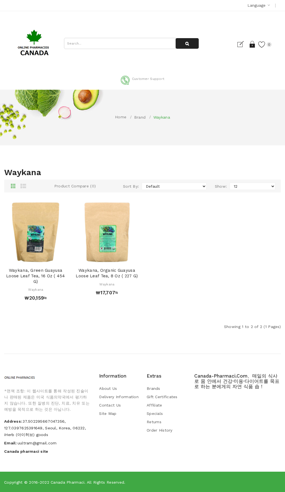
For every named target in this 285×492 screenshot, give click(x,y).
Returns (154, 422)
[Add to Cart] (25, 258)
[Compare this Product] (46, 258)
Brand (140, 117)
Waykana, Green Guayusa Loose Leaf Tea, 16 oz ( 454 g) (35, 276)
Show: (221, 186)
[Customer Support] (142, 83)
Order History (160, 430)
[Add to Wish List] (35, 258)
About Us (108, 388)
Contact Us (110, 405)
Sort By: (131, 186)
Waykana (161, 117)
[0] (262, 44)
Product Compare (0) (75, 186)
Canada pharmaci (67, 482)
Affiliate (154, 405)
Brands (153, 388)
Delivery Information (119, 397)
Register (242, 44)
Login (252, 44)
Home (120, 117)
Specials (155, 413)
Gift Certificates (162, 397)
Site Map (107, 413)
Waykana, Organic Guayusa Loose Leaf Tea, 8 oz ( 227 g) (107, 273)
